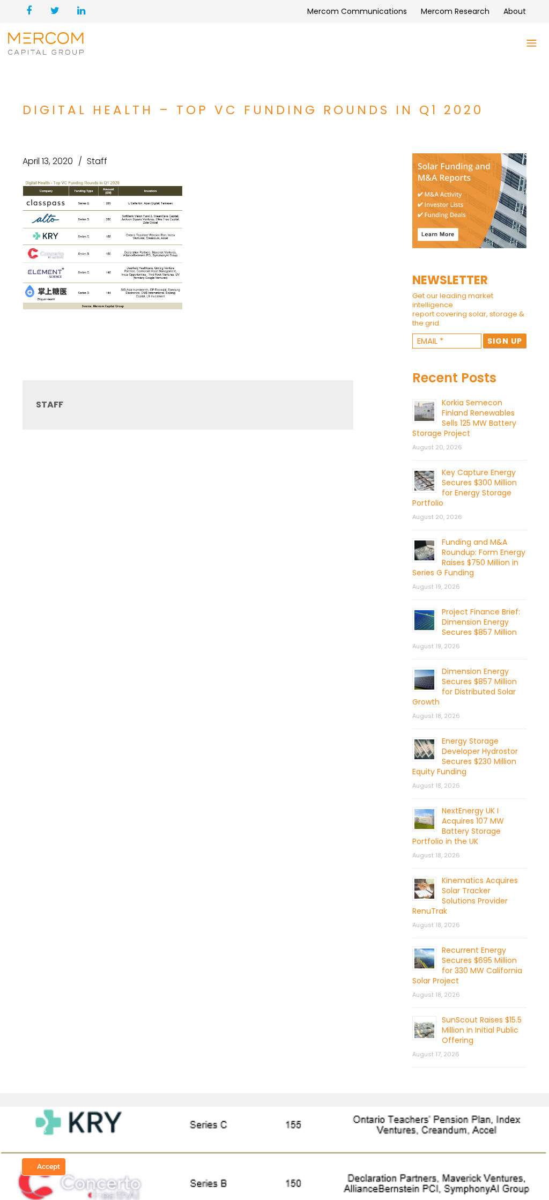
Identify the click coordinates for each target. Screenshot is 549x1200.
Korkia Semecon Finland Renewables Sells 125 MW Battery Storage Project (464, 418)
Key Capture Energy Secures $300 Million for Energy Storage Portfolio (464, 487)
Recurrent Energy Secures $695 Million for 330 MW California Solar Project (467, 965)
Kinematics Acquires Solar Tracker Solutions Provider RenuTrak (465, 895)
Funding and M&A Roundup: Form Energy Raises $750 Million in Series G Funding (468, 557)
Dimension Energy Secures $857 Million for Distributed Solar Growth (464, 686)
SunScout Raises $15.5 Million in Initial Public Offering (482, 1030)
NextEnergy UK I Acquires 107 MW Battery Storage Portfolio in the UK (458, 826)
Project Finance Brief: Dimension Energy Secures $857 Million (481, 622)
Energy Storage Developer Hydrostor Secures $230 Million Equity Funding (465, 756)
